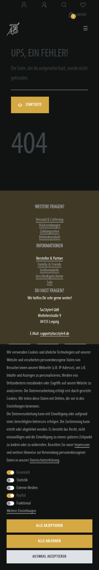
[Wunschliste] (83, 5)
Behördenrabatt (49, 237)
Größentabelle (49, 270)
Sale (50, 282)
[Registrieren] (45, 5)
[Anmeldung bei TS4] (24, 5)
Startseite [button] (34, 105)
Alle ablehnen (49, 541)
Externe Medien (27, 488)
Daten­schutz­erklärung (44, 460)
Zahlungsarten (49, 231)
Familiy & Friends (49, 264)
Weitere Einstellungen (21, 511)
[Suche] (64, 5)
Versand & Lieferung (49, 220)
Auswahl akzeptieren (49, 557)
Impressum (82, 445)
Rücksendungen (49, 225)
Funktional (23, 503)
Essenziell (23, 472)
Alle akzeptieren (49, 526)
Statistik (22, 480)
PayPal (21, 495)
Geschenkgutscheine (49, 276)
